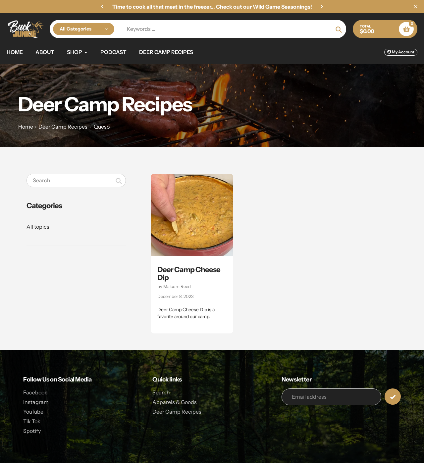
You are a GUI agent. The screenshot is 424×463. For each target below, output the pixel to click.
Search (161, 392)
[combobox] (76, 180)
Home (25, 126)
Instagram (36, 402)
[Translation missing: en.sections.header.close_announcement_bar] (415, 6)
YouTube (33, 411)
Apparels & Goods (174, 402)
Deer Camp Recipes (62, 126)
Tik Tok (31, 421)
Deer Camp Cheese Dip (188, 273)
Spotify (32, 431)
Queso (102, 126)
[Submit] (393, 396)
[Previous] (102, 6)
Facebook (35, 392)
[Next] (321, 6)
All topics (37, 226)
